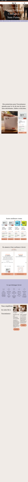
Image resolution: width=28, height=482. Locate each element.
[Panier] (26, 3)
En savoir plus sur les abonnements (16, 329)
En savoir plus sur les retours (23, 325)
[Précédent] (2, 262)
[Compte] (23, 3)
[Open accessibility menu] (24, 3)
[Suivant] (26, 262)
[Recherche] (21, 3)
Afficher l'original (11, 262)
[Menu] (2, 3)
